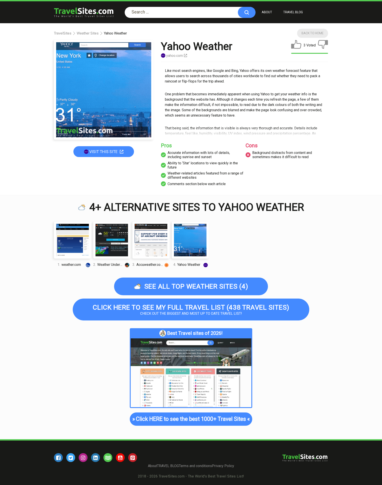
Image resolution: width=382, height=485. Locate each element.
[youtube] (120, 457)
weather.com (69, 265)
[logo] (84, 12)
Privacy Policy (223, 466)
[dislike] (323, 45)
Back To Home (313, 33)
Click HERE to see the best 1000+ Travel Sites (191, 419)
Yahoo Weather (186, 265)
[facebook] (58, 457)
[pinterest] (132, 457)
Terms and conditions (195, 466)
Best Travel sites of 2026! (195, 333)
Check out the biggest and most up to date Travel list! (191, 309)
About (267, 12)
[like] (296, 45)
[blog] (107, 457)
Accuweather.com (147, 265)
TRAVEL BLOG (293, 12)
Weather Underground (111, 265)
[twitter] (70, 457)
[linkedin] (95, 457)
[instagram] (83, 457)
